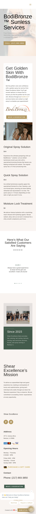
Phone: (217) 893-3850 (16, 477)
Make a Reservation (16, 117)
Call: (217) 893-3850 (14, 43)
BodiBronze (24, 97)
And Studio (24, 510)
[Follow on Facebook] (6, 422)
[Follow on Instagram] (11, 422)
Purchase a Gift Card (19, 467)
